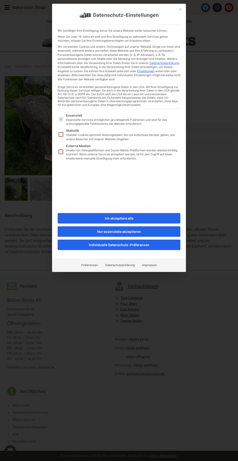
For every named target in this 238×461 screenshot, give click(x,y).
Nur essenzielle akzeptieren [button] (119, 232)
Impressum (149, 265)
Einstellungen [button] (146, 71)
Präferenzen (89, 265)
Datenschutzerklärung (164, 63)
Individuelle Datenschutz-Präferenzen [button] (119, 245)
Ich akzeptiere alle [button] (119, 218)
